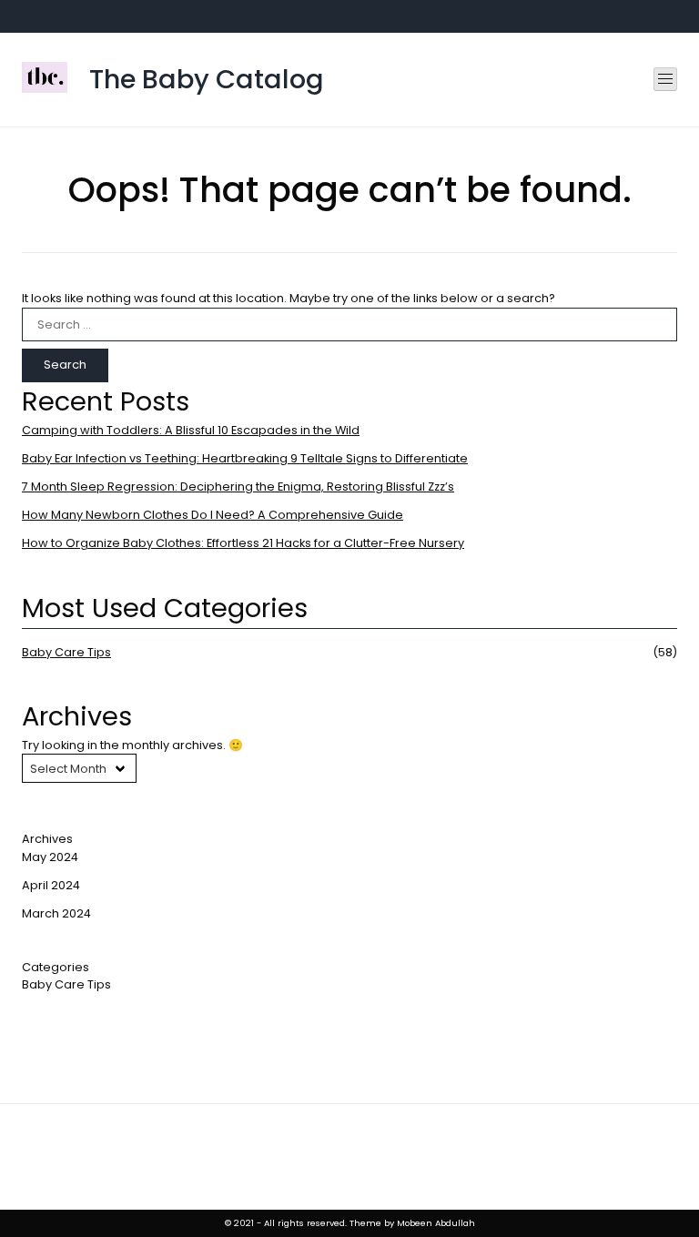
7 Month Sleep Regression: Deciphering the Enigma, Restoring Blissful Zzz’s (238, 486)
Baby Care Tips (66, 652)
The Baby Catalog (206, 79)
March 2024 (56, 913)
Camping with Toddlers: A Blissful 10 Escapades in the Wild (191, 430)
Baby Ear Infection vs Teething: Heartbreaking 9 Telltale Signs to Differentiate (245, 458)
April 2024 (51, 885)
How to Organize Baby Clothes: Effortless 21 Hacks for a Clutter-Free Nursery (243, 543)
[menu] (665, 79)
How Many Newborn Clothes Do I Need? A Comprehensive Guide (212, 514)
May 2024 (50, 857)
